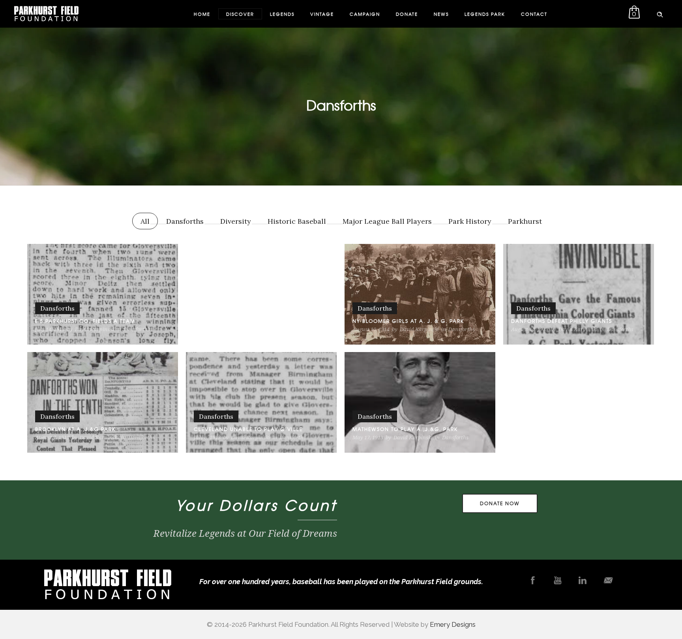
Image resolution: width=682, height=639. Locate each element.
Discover (240, 14)
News (441, 14)
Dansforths (185, 221)
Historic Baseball (297, 221)
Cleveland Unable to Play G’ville (248, 429)
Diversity (235, 221)
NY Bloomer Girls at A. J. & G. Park (408, 320)
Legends (282, 14)
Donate (407, 14)
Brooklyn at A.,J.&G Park (75, 429)
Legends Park (485, 14)
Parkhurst (525, 221)
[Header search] (660, 13)
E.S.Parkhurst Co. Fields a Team (85, 320)
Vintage (322, 14)
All (145, 221)
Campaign (365, 14)
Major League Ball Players (387, 221)
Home (202, 14)
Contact (534, 14)
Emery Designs (453, 624)
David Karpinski (94, 329)
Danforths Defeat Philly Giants (561, 320)
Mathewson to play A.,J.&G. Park (405, 429)
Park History (469, 221)
